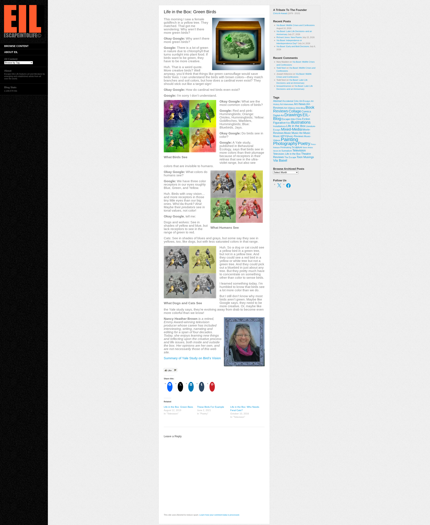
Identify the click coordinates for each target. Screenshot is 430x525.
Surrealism (287, 150)
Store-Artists (308, 147)
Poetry (304, 143)
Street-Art (277, 151)
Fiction (306, 118)
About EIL (11, 52)
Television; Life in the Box (287, 154)
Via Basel (280, 160)
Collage (295, 111)
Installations (279, 126)
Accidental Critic (291, 101)
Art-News (300, 104)
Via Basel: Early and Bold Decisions (292, 46)
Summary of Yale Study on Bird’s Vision (193, 358)
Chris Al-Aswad (280, 13)
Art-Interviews (286, 104)
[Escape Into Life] (24, 37)
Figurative (279, 122)
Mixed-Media (291, 129)
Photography (285, 143)
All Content (10, 59)
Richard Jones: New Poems (289, 37)
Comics (306, 111)
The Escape (290, 157)
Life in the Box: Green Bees (178, 407)
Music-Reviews (295, 136)
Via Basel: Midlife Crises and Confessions (295, 25)
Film (288, 123)
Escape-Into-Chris (292, 119)
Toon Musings (305, 157)
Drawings (293, 114)
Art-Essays (304, 101)
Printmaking (285, 147)
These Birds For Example (210, 407)
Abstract (277, 101)
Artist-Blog (300, 108)
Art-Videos (289, 108)
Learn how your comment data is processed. (219, 515)
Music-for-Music (301, 132)
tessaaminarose (283, 86)
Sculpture (297, 147)
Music (287, 133)
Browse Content (16, 46)
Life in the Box (295, 126)
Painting (289, 139)
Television (299, 150)
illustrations (301, 122)
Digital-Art (278, 115)
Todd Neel (281, 68)
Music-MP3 (279, 136)
